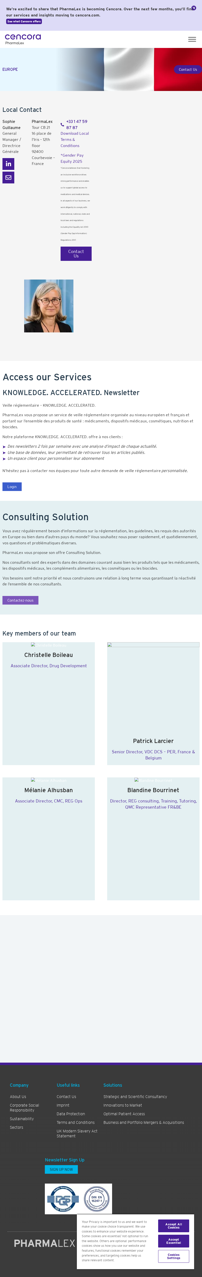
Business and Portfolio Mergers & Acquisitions (143, 1122)
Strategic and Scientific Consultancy (135, 1097)
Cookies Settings (174, 1256)
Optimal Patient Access (124, 1114)
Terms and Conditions (76, 1122)
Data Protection (71, 1114)
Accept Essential (173, 1241)
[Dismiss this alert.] (194, 8)
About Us (18, 1097)
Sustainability (22, 1119)
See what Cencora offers (24, 21)
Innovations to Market (122, 1105)
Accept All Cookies (173, 1225)
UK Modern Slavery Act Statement (77, 1133)
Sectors (16, 1127)
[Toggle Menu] (192, 39)
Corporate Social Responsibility (24, 1108)
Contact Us (66, 1097)
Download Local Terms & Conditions (75, 139)
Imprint (63, 1105)
